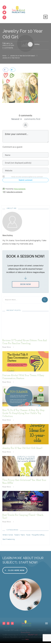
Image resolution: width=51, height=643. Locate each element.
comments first (32, 119)
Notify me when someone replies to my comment (27, 177)
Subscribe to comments (14, 192)
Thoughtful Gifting (38, 535)
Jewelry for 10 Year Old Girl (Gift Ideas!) (22, 448)
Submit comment (25, 180)
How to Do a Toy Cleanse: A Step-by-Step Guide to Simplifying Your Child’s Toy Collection (23, 413)
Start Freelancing (8, 539)
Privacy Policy (25, 632)
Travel (28, 535)
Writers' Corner (7, 535)
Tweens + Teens (19, 535)
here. (27, 639)
